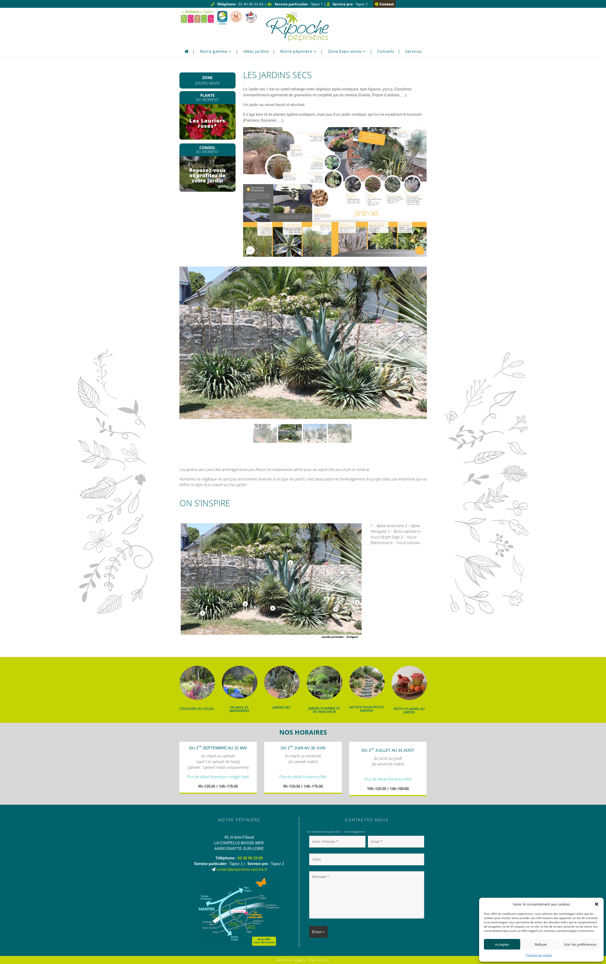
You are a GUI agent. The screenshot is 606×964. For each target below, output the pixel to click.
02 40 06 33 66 (250, 858)
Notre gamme (213, 52)
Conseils (385, 52)
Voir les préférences (580, 944)
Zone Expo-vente (344, 52)
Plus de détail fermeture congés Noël (218, 776)
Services (413, 52)
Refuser (541, 944)
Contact (386, 4)
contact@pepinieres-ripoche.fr (241, 869)
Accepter (502, 944)
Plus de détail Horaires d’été (303, 776)
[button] (596, 904)
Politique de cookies (539, 955)
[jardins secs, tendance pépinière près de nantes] (335, 255)
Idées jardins (256, 52)
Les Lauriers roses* (207, 123)
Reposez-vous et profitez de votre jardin (207, 175)
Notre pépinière (296, 52)
